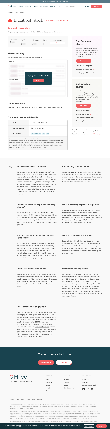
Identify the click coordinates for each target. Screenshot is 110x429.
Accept (101, 426)
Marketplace (44, 6)
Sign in (87, 6)
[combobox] (73, 6)
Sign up (96, 6)
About (59, 6)
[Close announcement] (101, 1)
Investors (28, 6)
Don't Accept (89, 426)
